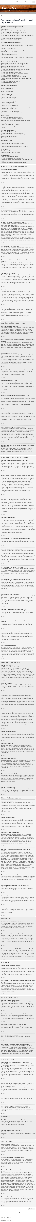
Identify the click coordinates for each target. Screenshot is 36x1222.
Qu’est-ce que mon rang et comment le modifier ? (12, 56)
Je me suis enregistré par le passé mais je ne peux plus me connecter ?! (17, 35)
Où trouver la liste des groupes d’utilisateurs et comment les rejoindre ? (17, 107)
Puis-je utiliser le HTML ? (7, 88)
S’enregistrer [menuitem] (20, 1)
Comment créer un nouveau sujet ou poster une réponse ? (14, 63)
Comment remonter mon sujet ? (8, 82)
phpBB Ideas (7, 1162)
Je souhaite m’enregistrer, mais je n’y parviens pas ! (13, 30)
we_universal (5, 1218)
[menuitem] (3, 1220)
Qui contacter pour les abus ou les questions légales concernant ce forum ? (16, 160)
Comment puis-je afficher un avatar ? (9, 54)
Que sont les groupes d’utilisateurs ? (9, 105)
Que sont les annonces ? (7, 94)
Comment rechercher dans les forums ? (10, 131)
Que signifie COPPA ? (6, 29)
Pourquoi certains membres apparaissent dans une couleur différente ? (17, 110)
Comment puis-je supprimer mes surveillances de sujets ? (14, 146)
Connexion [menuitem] (28, 1)
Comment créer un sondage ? (8, 67)
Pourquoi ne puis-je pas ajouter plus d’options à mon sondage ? (15, 69)
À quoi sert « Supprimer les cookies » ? (10, 39)
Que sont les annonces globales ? (9, 93)
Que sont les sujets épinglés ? (8, 96)
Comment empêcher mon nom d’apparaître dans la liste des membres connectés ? (17, 46)
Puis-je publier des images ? (7, 91)
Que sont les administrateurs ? (8, 102)
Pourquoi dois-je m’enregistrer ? (8, 27)
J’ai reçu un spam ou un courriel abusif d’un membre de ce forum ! (16, 120)
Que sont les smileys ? (6, 90)
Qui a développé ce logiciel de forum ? (10, 156)
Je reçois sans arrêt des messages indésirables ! (12, 118)
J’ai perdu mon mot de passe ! (8, 36)
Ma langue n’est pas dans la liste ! (9, 51)
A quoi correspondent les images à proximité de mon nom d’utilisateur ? (17, 53)
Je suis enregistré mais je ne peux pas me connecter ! (13, 32)
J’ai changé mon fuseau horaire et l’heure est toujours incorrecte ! (16, 50)
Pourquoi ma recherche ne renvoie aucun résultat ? (13, 133)
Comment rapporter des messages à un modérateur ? (13, 76)
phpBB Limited (4, 1147)
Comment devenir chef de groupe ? (9, 108)
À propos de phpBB (24, 1150)
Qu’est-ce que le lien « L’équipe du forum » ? (11, 113)
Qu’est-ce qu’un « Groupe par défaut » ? (10, 111)
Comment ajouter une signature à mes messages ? (12, 66)
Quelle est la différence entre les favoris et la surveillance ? (14, 142)
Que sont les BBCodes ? (6, 87)
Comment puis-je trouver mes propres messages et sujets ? (14, 137)
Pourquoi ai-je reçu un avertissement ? (10, 75)
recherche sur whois (24, 1175)
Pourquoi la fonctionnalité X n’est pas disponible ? (12, 158)
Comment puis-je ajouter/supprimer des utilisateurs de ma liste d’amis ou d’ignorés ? (17, 126)
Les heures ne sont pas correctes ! (9, 48)
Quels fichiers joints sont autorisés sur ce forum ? (12, 150)
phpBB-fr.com (7, 1217)
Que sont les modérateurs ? (7, 104)
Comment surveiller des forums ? (8, 145)
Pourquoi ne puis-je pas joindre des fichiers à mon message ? (15, 73)
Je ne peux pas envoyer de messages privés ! (11, 117)
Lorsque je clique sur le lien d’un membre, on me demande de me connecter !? (17, 58)
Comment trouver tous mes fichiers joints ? (11, 152)
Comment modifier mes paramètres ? (9, 44)
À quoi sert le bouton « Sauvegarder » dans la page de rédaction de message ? (16, 79)
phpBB (4, 389)
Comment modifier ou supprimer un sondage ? (11, 70)
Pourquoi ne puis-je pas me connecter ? (10, 33)
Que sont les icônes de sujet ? (8, 99)
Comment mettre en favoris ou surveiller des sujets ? (13, 143)
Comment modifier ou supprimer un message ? (12, 64)
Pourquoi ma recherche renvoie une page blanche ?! (13, 134)
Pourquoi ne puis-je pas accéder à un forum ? (11, 72)
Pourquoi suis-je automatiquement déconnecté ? (12, 38)
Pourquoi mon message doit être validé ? (10, 81)
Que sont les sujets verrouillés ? (8, 97)
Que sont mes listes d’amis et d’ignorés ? (10, 124)
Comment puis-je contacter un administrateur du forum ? (14, 162)
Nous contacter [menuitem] (13, 1213)
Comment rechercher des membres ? (9, 136)
